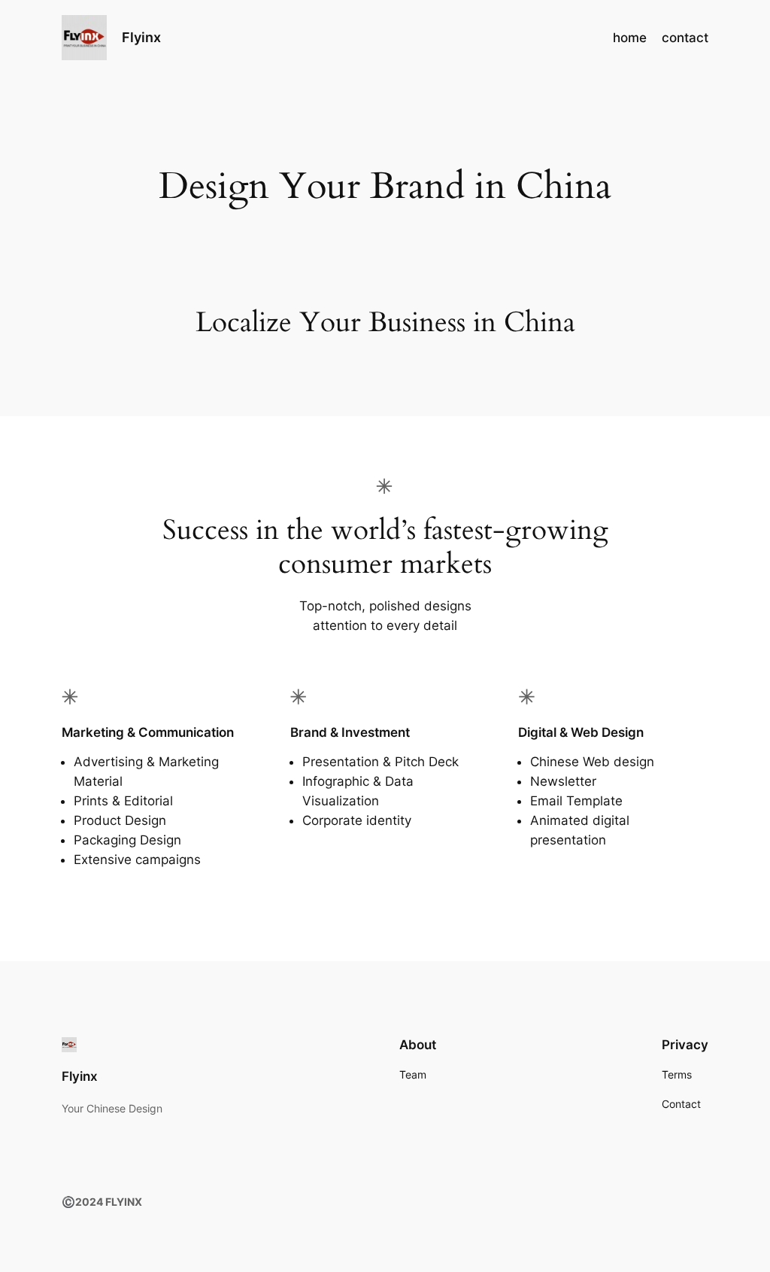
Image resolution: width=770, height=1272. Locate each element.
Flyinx (141, 37)
